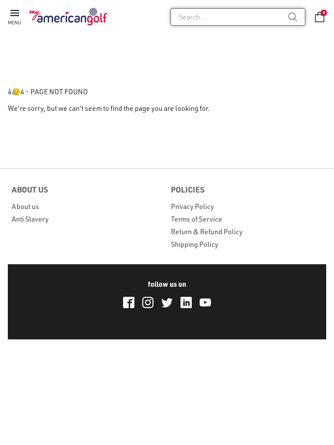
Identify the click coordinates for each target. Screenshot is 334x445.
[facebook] (128, 302)
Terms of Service (196, 219)
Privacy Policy (192, 206)
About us (25, 206)
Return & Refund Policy (207, 231)
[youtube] (205, 302)
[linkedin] (186, 302)
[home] (68, 16)
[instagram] (148, 302)
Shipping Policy (194, 244)
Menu (14, 23)
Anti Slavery (30, 219)
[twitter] (167, 302)
